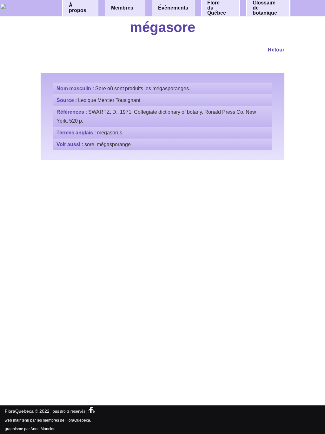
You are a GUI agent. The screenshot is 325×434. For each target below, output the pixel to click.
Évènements (173, 7)
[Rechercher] (308, 7)
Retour (276, 49)
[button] (93, 8)
